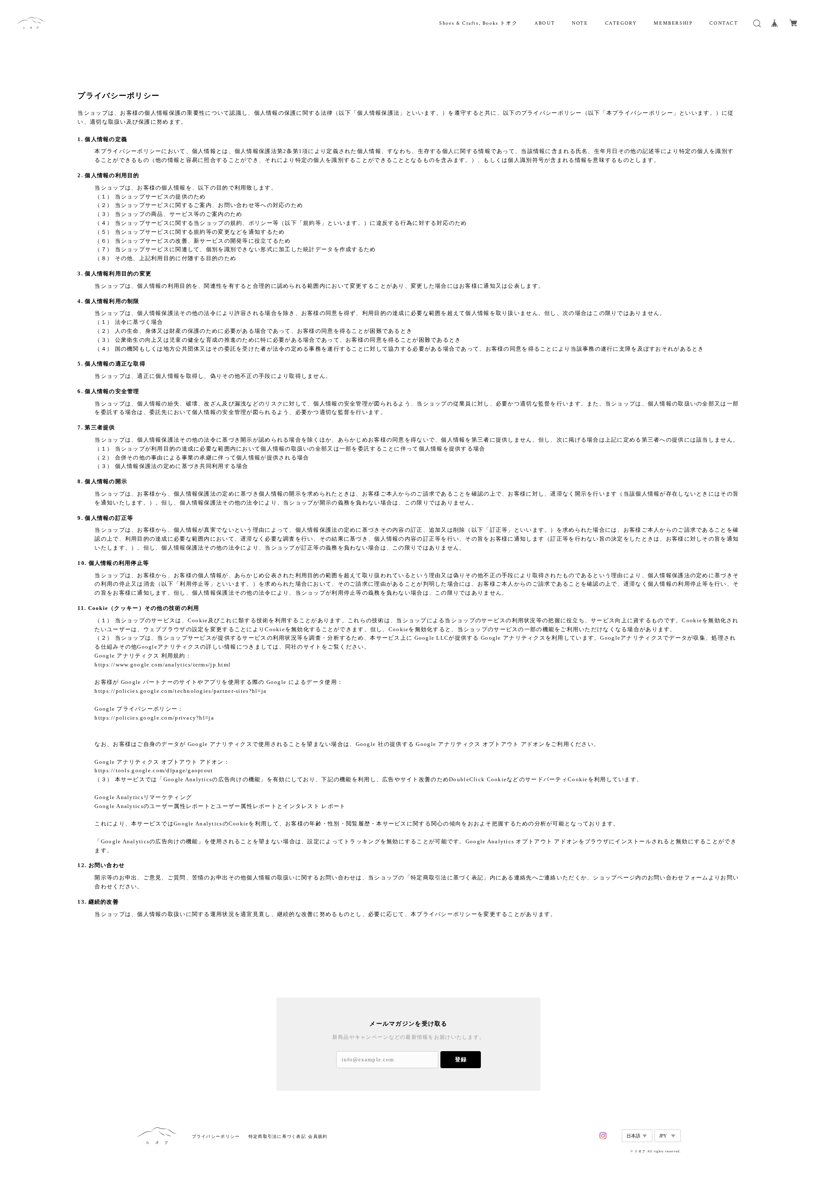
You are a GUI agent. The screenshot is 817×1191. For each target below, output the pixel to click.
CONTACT (723, 23)
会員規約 (317, 1136)
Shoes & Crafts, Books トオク (478, 23)
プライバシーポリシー (216, 1136)
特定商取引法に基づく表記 (277, 1136)
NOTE (580, 23)
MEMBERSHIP (673, 23)
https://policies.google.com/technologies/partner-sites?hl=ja (180, 691)
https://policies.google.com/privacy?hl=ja (154, 718)
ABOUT (544, 23)
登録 (461, 1059)
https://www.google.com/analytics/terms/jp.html (162, 664)
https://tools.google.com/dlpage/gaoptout (153, 770)
